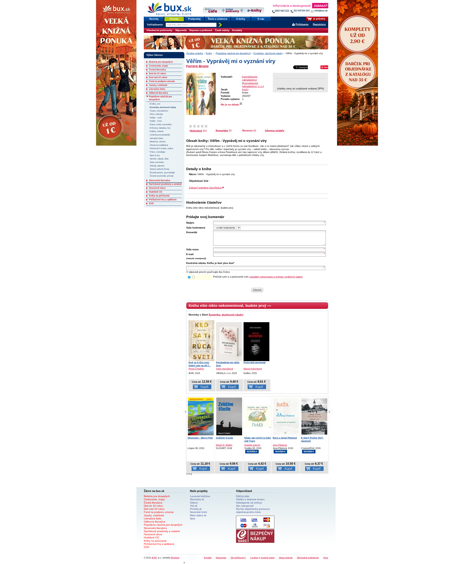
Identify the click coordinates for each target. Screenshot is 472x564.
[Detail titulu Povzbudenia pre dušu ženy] (229, 341)
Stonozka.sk (197, 499)
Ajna (192, 518)
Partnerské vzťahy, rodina (161, 148)
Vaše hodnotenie (195, 227)
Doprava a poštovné (200, 30)
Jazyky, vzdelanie (158, 85)
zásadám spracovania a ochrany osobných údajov (276, 276)
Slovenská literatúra (159, 180)
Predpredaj (194, 19)
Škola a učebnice (217, 19)
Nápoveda (181, 30)
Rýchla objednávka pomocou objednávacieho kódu (253, 510)
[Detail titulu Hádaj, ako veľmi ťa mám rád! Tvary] (257, 416)
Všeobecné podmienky (159, 30)
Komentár (191, 232)
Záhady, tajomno (157, 166)
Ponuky (174, 19)
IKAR (154, 557)
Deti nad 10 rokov (158, 77)
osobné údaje (268, 557)
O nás (261, 19)
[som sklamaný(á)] (190, 126)
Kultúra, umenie (157, 131)
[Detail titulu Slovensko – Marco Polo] (201, 421)
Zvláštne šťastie (224, 438)
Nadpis (190, 222)
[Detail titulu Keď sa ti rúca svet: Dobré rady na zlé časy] (201, 340)
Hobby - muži (156, 117)
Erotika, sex (155, 104)
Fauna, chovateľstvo (159, 111)
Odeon (194, 502)
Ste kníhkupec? (238, 557)
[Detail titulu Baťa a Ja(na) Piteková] (286, 417)
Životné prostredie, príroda (161, 176)
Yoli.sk (193, 505)
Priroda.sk (196, 508)
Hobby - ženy (156, 121)
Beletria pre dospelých (161, 62)
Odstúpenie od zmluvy (249, 502)
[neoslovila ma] (194, 126)
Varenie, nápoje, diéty (159, 159)
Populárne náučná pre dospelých (233, 53)
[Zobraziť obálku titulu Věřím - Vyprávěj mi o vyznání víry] (201, 94)
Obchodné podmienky (308, 557)
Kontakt (207, 557)
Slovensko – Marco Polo (200, 438)
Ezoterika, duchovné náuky (268, 53)
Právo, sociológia (157, 152)
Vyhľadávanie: (155, 24)
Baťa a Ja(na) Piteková (285, 438)
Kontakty (237, 30)
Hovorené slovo (157, 188)
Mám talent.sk (198, 515)
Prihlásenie (302, 24)
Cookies (254, 557)
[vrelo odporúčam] (206, 126)
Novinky (154, 19)
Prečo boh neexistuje (255, 362)
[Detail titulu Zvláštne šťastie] (229, 418)
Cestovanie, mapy (158, 66)
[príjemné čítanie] (202, 126)
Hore (325, 557)
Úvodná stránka (194, 53)
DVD (151, 203)
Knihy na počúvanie (159, 195)
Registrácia (319, 24)
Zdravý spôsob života (159, 169)
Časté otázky (222, 30)
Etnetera (175, 557)
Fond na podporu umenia (162, 81)
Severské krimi (198, 512)
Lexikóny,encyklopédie (160, 135)
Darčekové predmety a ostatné (165, 184)
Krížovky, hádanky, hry (160, 128)
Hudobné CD (155, 192)
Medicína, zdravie (158, 141)
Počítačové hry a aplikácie (163, 199)
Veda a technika (157, 162)
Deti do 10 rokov (157, 73)
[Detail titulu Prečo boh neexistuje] (256, 341)
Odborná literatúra (158, 93)
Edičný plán (242, 496)
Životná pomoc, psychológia (162, 172)
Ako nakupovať (245, 505)
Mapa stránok (286, 557)
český (245, 89)
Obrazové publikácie (159, 145)
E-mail (190, 254)
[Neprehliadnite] (300, 9)
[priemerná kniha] (198, 126)
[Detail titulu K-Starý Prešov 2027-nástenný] (314, 416)
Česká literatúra (157, 69)
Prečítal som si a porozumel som (258, 276)
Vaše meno (192, 249)
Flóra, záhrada (156, 114)
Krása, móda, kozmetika (160, 124)
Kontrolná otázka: (196, 263)
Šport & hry (155, 155)
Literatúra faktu (157, 89)
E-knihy (240, 19)
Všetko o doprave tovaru (250, 499)
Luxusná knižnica (200, 496)
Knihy (209, 53)
